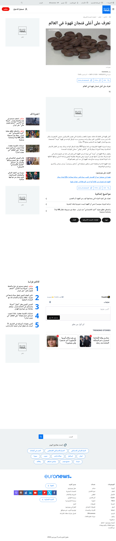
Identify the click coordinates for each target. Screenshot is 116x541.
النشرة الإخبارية (49, 499)
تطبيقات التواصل (90, 507)
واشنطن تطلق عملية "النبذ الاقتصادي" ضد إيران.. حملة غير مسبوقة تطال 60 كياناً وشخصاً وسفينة (82, 211)
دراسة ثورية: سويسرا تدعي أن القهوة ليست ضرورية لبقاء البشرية (88, 204)
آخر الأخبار (92, 497)
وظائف (39, 461)
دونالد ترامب (58, 456)
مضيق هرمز (66, 461)
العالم (99, 17)
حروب (45, 456)
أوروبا (113, 488)
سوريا (35, 456)
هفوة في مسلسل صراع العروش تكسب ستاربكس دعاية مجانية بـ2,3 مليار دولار (84, 177)
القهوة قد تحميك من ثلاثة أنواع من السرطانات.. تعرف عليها (90, 181)
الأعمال (113, 494)
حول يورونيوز (72, 488)
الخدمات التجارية (71, 491)
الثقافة (113, 510)
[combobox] (33, 3)
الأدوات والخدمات (90, 510)
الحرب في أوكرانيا (35, 450)
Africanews (91, 513)
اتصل (74, 504)
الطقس (93, 494)
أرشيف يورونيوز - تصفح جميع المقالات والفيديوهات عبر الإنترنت (107, 525)
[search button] (22, 3)
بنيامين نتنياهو (51, 461)
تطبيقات (93, 504)
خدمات (93, 485)
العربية (110, 3)
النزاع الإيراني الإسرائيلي (78, 450)
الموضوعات (111, 485)
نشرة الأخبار (92, 491)
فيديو (113, 513)
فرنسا (78, 461)
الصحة (113, 504)
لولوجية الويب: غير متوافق (68, 510)
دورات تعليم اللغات (90, 516)
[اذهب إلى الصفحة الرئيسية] (106, 9)
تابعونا (93, 501)
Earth (113, 497)
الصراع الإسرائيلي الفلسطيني (56, 450)
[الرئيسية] (110, 17)
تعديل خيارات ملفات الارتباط (68, 513)
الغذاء (74, 220)
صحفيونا (112, 519)
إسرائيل (70, 456)
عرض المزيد (72, 485)
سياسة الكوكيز (72, 497)
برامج (113, 516)
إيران (80, 456)
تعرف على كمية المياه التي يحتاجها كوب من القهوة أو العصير (90, 199)
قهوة (106, 220)
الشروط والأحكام (71, 494)
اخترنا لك (34, 114)
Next (113, 501)
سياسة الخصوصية (70, 501)
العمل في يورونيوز (70, 507)
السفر (113, 507)
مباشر (6, 9)
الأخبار (105, 17)
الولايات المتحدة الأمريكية (89, 17)
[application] (78, 46)
